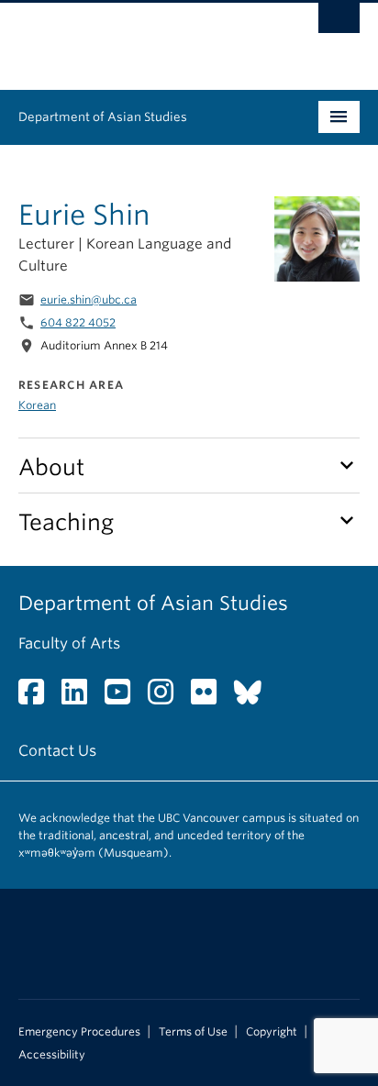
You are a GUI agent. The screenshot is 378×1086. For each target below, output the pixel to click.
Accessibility (51, 1054)
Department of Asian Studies (102, 117)
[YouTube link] (124, 697)
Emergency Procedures (79, 1031)
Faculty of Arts (69, 643)
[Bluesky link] (254, 697)
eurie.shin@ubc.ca (88, 299)
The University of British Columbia (137, 37)
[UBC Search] (339, 23)
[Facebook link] (38, 697)
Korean (37, 405)
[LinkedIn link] (81, 697)
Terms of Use (193, 1031)
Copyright (271, 1031)
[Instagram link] (167, 697)
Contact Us (57, 750)
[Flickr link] (210, 697)
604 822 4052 (78, 322)
